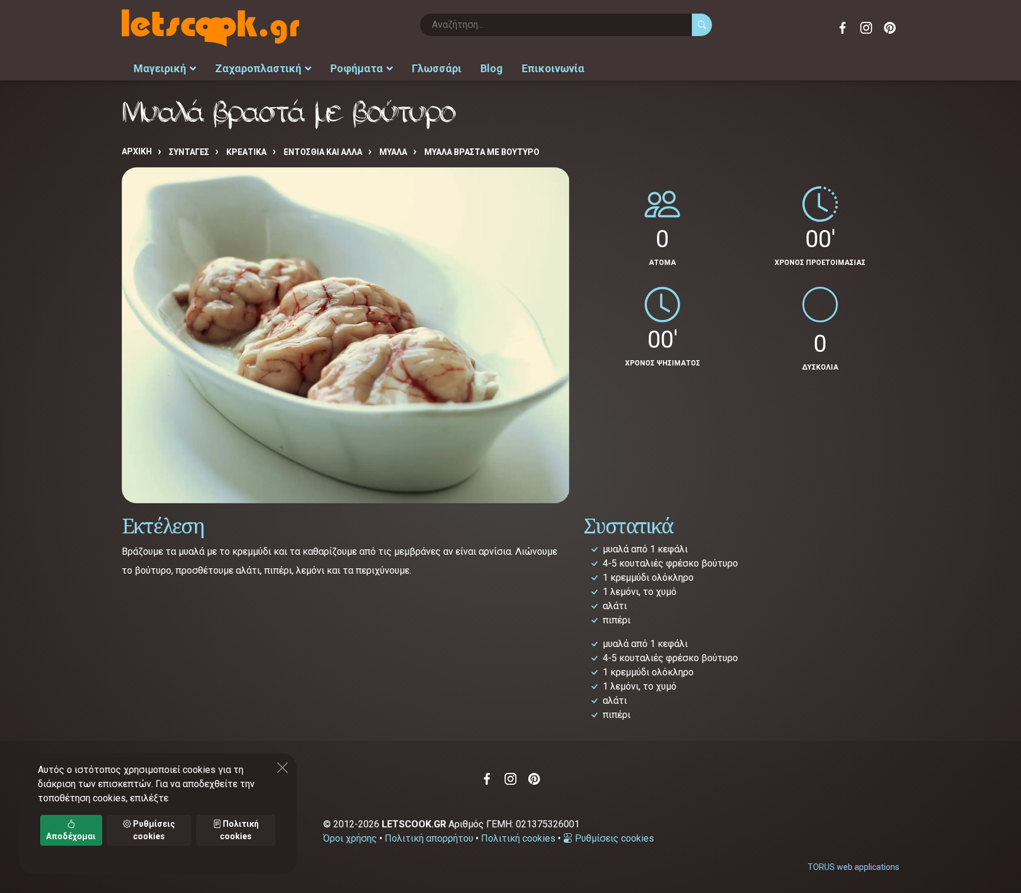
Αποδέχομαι (71, 836)
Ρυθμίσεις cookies (613, 838)
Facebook (842, 27)
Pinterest (889, 27)
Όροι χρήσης (350, 838)
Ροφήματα (356, 68)
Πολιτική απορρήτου (429, 838)
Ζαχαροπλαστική (258, 68)
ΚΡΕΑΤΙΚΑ (246, 152)
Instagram (866, 27)
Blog (491, 68)
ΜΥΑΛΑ (393, 152)
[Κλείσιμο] (282, 768)
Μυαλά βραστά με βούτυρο (481, 152)
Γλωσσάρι (436, 68)
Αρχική (137, 151)
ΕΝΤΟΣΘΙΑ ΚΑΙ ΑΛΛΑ (323, 152)
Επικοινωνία (553, 68)
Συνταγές (189, 152)
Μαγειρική (160, 68)
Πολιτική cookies (518, 838)
